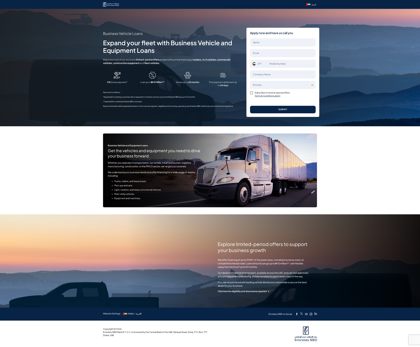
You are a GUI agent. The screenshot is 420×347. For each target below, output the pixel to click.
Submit (282, 109)
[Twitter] (301, 314)
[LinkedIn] (316, 314)
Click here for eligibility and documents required (242, 291)
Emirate (257, 84)
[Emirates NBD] (111, 4)
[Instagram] (311, 314)
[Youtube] (306, 314)
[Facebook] (297, 314)
